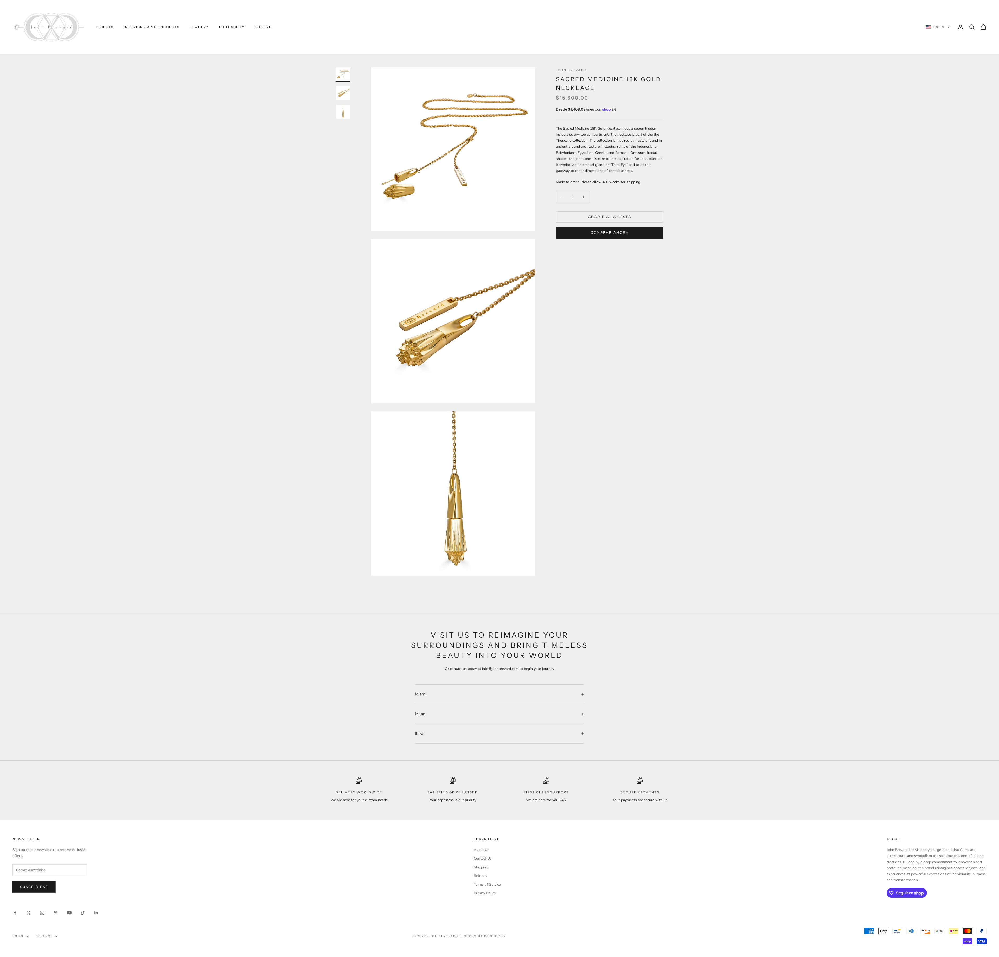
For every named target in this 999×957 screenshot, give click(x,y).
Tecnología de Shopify (482, 936)
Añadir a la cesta (609, 216)
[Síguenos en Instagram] (42, 912)
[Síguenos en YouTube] (69, 912)
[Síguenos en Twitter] (28, 912)
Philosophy (232, 27)
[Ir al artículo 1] (343, 74)
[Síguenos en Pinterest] (55, 912)
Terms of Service (487, 884)
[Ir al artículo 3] (343, 111)
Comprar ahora (610, 232)
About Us (481, 849)
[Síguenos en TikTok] (82, 912)
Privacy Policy (485, 893)
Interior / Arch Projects (152, 27)
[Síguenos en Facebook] (15, 912)
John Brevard (571, 70)
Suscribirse (34, 887)
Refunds (480, 875)
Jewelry (199, 27)
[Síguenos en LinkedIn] (96, 912)
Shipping (481, 867)
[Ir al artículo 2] (343, 93)
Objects (104, 27)
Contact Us (483, 858)
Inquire (263, 27)
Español (44, 936)
